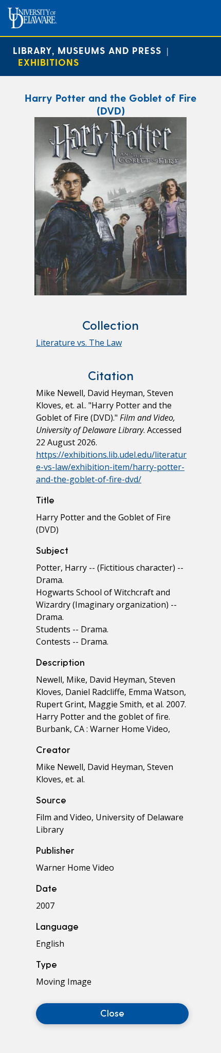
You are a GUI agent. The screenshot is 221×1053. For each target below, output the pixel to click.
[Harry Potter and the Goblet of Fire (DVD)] (110, 292)
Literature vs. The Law (79, 342)
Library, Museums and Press (87, 50)
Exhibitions (48, 62)
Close (112, 1012)
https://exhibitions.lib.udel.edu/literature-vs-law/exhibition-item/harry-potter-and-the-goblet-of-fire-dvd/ (111, 467)
